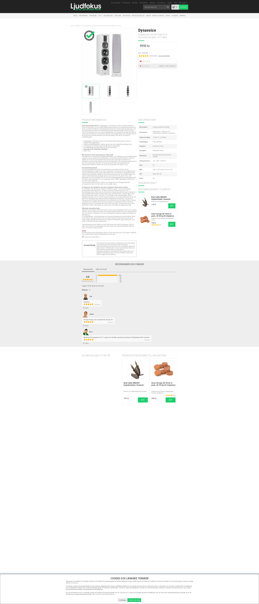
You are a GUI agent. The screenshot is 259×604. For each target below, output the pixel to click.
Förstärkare (83, 15)
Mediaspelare (108, 15)
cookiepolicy (74, 583)
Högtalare (93, 15)
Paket (75, 15)
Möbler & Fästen (158, 15)
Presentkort (161, 3)
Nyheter (152, 3)
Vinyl (100, 15)
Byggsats (175, 15)
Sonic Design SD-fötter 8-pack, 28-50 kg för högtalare (162, 215)
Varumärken (144, 3)
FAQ (175, 3)
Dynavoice (147, 30)
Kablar (148, 15)
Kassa (183, 7)
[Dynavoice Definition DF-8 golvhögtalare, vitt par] (109, 82)
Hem (72, 26)
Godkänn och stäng (134, 600)
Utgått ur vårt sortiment (167, 66)
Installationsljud (138, 15)
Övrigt (168, 15)
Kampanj (183, 15)
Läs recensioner (164, 56)
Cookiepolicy (98, 594)
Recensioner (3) (88, 269)
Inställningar (122, 600)
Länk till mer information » (92, 237)
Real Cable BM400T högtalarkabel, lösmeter (161, 198)
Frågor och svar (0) (101, 269)
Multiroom (126, 15)
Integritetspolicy (109, 594)
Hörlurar (118, 15)
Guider (170, 3)
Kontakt (134, 3)
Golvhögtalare (86, 26)
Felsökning (126, 3)
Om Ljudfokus (116, 3)
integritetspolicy (124, 592)
